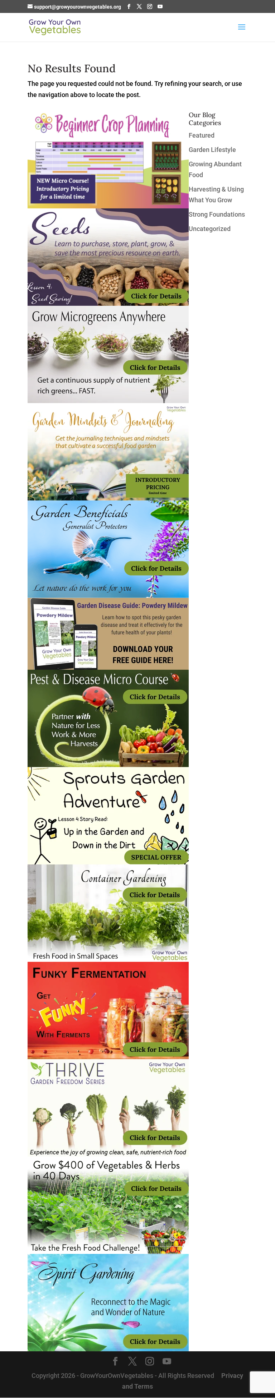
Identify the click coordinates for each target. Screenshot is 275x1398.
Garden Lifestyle (212, 149)
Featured (201, 135)
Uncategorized (210, 228)
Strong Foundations (217, 214)
